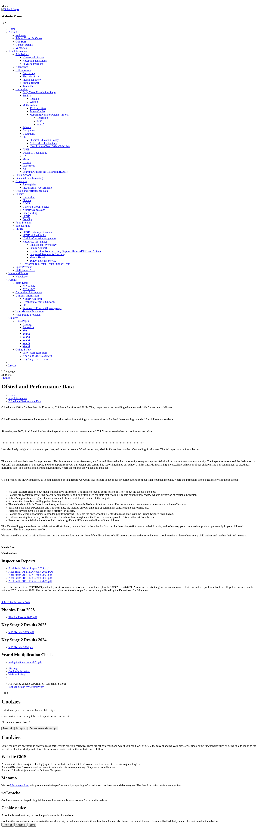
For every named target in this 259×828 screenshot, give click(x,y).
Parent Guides (37, 111)
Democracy (29, 73)
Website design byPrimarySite (26, 686)
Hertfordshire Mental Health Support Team (46, 263)
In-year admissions (33, 63)
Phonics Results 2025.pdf (22, 617)
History (27, 162)
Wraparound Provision (28, 314)
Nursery (27, 324)
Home (11, 28)
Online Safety (23, 349)
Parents (12, 279)
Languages (29, 165)
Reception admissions (35, 60)
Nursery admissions (33, 57)
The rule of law (31, 76)
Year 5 (26, 343)
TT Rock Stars (38, 108)
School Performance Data (15, 602)
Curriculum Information (29, 292)
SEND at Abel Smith (34, 235)
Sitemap (12, 668)
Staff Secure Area (25, 270)
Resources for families (35, 241)
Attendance (22, 66)
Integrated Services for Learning (47, 254)
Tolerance (28, 85)
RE (24, 168)
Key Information (17, 51)
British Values (23, 70)
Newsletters (22, 276)
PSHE (26, 149)
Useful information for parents (39, 238)
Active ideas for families (43, 143)
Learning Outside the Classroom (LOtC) (45, 171)
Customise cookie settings (43, 728)
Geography (29, 133)
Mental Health (37, 257)
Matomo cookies (19, 785)
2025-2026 (29, 286)
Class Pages (22, 320)
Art (24, 155)
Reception (42, 117)
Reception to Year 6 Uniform (39, 301)
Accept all (21, 728)
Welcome (21, 35)
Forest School (23, 174)
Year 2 (40, 124)
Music (26, 159)
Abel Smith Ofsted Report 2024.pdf (28, 568)
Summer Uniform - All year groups (42, 308)
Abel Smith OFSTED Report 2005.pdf (30, 577)
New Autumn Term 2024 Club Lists (50, 146)
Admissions (22, 54)
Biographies (29, 184)
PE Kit (26, 305)
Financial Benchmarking (29, 178)
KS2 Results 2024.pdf (20, 647)
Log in (12, 365)
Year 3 (26, 336)
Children (13, 317)
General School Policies (36, 206)
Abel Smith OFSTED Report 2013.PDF (30, 571)
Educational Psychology (43, 244)
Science (27, 127)
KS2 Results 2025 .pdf (21, 632)
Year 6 (26, 346)
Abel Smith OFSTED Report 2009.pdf (30, 574)
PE (24, 136)
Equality (27, 219)
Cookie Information (19, 671)
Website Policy (16, 674)
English (27, 95)
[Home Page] (10, 9)
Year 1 (40, 120)
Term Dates (22, 282)
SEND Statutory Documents (38, 232)
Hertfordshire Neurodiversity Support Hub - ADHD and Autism (65, 251)
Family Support (38, 247)
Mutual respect (31, 82)
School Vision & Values (29, 38)
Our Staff (21, 41)
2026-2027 (29, 289)
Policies (20, 193)
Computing (29, 130)
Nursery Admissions (34, 209)
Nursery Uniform (32, 298)
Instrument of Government (37, 187)
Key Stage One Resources (37, 355)
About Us (13, 32)
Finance (27, 200)
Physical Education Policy (44, 139)
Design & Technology (35, 152)
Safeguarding (30, 212)
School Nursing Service (43, 260)
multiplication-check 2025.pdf (25, 662)
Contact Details (24, 44)
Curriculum (22, 89)
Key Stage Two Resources (37, 359)
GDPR (26, 203)
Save (32, 824)
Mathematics (30, 105)
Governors (21, 181)
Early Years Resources (35, 352)
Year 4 (26, 340)
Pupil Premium (24, 222)
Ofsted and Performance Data (32, 190)
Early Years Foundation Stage (39, 92)
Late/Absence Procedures (30, 311)
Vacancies (21, 47)
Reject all (7, 728)
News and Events (18, 273)
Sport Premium (24, 266)
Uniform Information (27, 295)
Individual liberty (32, 79)
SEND (26, 216)
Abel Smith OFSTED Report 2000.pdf (30, 581)
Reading (34, 98)
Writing (34, 101)
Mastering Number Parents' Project (49, 114)
